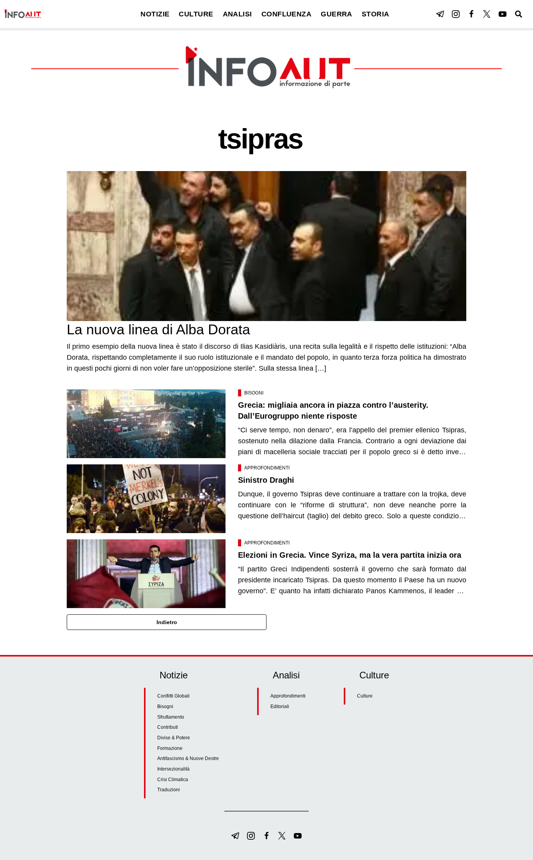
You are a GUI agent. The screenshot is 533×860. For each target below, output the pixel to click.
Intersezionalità (173, 769)
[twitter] (487, 14)
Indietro (166, 622)
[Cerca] (518, 14)
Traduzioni (168, 789)
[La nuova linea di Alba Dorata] (266, 246)
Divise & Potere (173, 737)
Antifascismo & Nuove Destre (188, 758)
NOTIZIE (154, 14)
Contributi (167, 727)
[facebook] (471, 14)
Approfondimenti (267, 468)
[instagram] (456, 14)
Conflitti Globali (173, 696)
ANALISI (237, 14)
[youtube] (502, 14)
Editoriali (279, 706)
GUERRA (336, 14)
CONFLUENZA (286, 14)
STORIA (375, 14)
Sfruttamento (170, 717)
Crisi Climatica (172, 779)
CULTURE (196, 14)
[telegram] (440, 14)
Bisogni (253, 393)
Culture (365, 696)
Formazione (170, 748)
